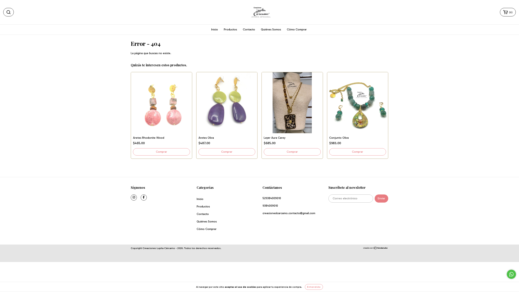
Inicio (214, 29)
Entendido (314, 287)
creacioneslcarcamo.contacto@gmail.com (289, 213)
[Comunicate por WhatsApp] (511, 274)
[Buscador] (8, 12)
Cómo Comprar (297, 29)
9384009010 (270, 205)
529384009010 (272, 198)
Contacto (249, 29)
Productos (230, 29)
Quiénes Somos (271, 29)
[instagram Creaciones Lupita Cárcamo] (134, 197)
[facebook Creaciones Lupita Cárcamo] (144, 197)
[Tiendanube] (375, 248)
